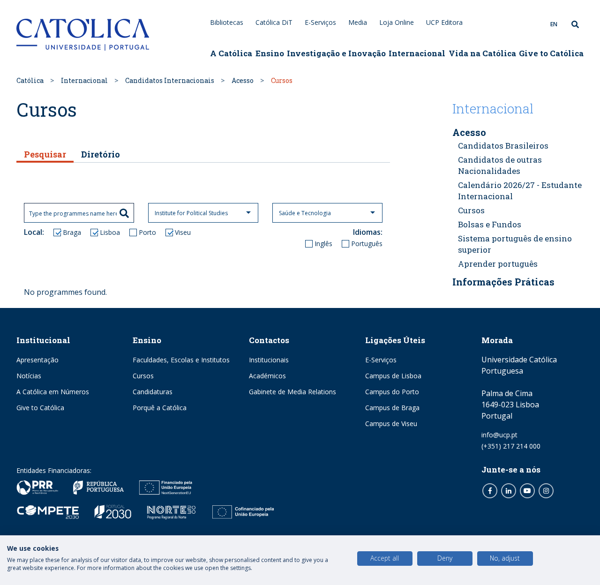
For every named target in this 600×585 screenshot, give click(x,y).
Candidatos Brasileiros (503, 145)
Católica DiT (273, 22)
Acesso (243, 80)
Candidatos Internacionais (169, 80)
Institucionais (269, 359)
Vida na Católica (482, 53)
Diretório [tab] (100, 154)
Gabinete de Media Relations (292, 391)
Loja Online (396, 22)
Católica (30, 80)
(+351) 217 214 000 (510, 446)
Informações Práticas (503, 282)
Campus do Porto (392, 391)
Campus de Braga (392, 407)
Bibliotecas (226, 22)
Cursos (471, 210)
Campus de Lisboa (393, 375)
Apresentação (37, 359)
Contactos (269, 340)
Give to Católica (551, 53)
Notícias (28, 375)
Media (357, 22)
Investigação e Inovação (336, 53)
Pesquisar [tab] (45, 154)
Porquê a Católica (160, 407)
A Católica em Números (52, 391)
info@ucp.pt (499, 434)
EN (553, 24)
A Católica (231, 53)
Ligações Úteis (395, 340)
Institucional (43, 340)
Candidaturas (152, 391)
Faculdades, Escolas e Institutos (181, 359)
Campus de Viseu (391, 423)
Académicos (267, 375)
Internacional (417, 53)
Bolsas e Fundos (489, 224)
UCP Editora (444, 22)
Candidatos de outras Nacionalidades (500, 165)
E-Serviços (320, 22)
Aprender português (498, 263)
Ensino (269, 53)
